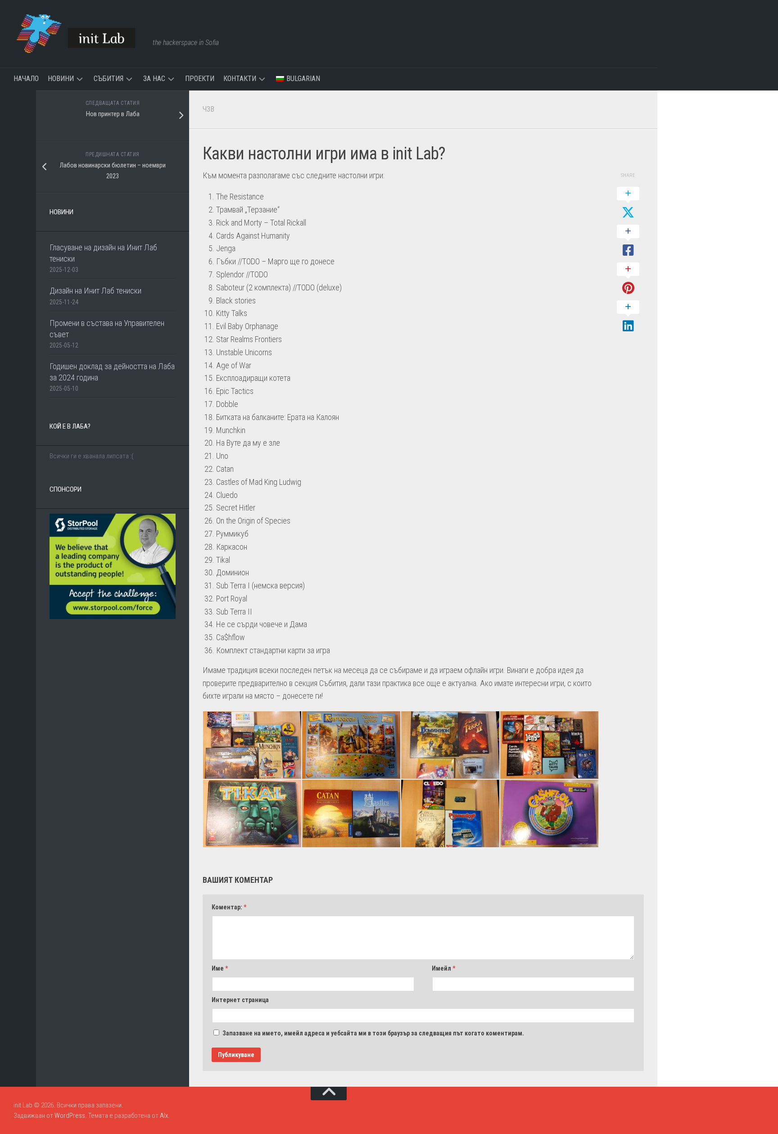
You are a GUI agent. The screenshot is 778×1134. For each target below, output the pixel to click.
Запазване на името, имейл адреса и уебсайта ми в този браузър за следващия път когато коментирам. (373, 1033)
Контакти (239, 78)
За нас (154, 78)
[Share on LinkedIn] (628, 317)
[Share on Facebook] (628, 241)
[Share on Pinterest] (628, 279)
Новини (61, 78)
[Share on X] (628, 203)
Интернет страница (240, 999)
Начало (26, 78)
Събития (108, 78)
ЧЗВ (208, 109)
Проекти (199, 78)
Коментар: (229, 907)
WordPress (69, 1115)
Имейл (443, 968)
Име (220, 968)
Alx (164, 1115)
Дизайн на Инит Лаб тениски (95, 290)
